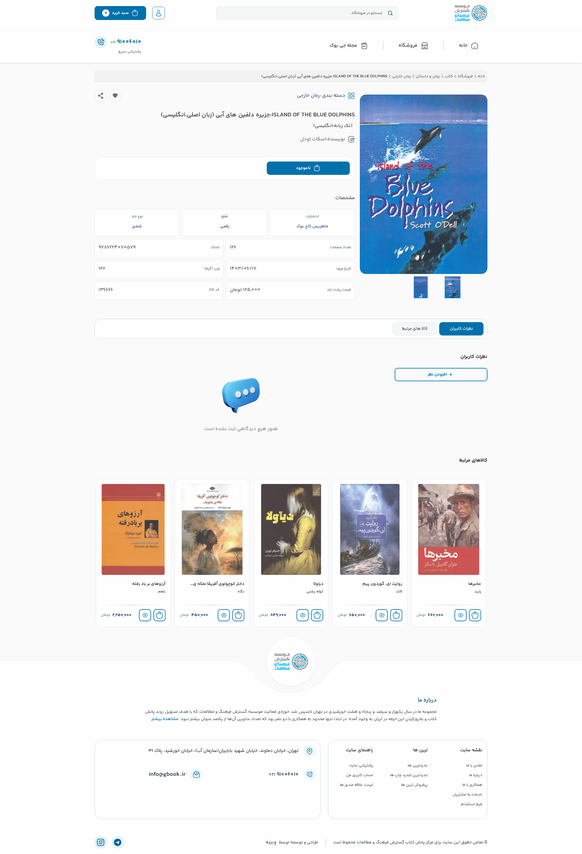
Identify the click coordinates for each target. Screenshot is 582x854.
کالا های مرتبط (415, 328)
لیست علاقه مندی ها (356, 785)
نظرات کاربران (461, 328)
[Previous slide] (478, 184)
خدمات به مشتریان (467, 795)
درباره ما (475, 775)
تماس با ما (474, 765)
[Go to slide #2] (420, 287)
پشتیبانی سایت (361, 765)
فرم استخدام (471, 804)
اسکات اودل (313, 139)
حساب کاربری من (359, 775)
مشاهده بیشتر (165, 719)
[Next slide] (369, 184)
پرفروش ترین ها (414, 785)
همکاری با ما (472, 785)
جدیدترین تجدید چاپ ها (409, 775)
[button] (115, 96)
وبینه (271, 842)
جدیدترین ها (418, 765)
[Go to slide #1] (452, 287)
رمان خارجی (308, 95)
